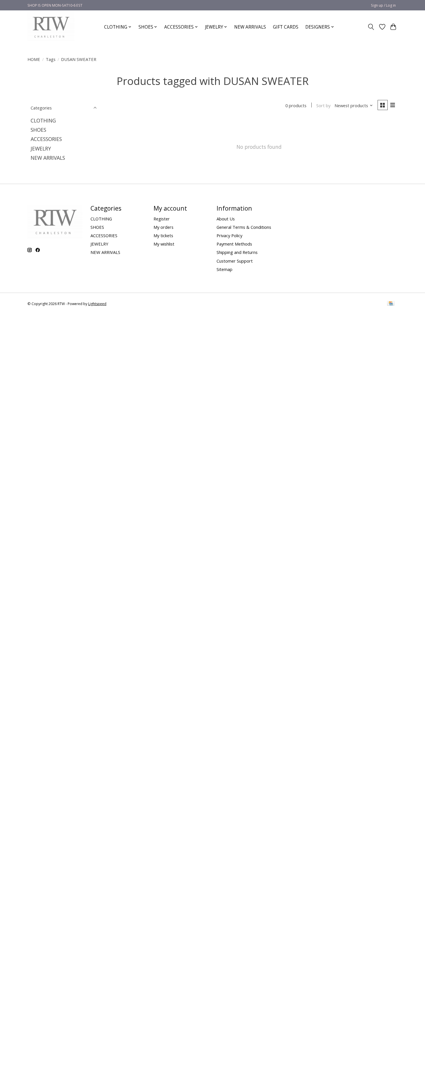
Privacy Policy (229, 235)
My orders (163, 227)
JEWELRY (41, 148)
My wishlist (164, 244)
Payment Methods (234, 244)
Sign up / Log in (383, 5)
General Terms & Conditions (244, 227)
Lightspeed (97, 303)
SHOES (38, 129)
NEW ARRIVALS (250, 27)
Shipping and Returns (237, 252)
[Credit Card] (390, 304)
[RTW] (50, 26)
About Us (226, 219)
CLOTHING (43, 120)
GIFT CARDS (285, 27)
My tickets (163, 235)
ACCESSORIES (46, 138)
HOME (33, 59)
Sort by (323, 105)
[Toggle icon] (371, 27)
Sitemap (224, 269)
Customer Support (235, 261)
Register (162, 219)
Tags (51, 59)
